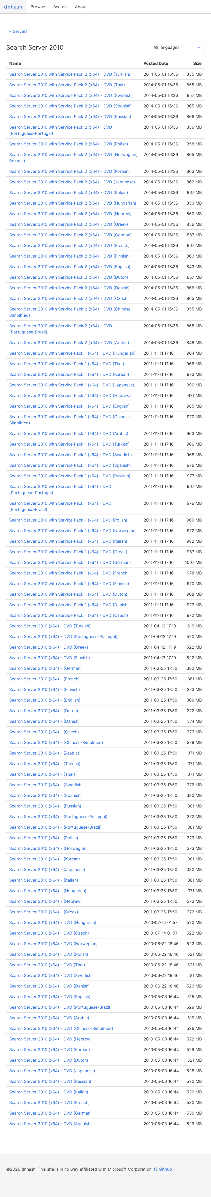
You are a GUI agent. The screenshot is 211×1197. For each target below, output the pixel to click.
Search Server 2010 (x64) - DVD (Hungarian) (52, 922)
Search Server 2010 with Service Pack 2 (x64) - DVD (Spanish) (70, 105)
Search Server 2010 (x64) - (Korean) (44, 858)
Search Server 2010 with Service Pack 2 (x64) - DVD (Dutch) (68, 277)
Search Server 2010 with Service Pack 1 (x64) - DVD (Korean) (69, 374)
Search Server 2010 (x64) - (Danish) (44, 721)
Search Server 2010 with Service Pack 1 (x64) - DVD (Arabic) (68, 433)
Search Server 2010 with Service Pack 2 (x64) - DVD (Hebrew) (70, 213)
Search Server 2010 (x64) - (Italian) (43, 880)
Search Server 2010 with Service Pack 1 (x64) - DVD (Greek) (68, 551)
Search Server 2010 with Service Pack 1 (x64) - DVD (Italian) (68, 541)
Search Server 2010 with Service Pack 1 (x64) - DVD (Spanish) (70, 465)
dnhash (13, 7)
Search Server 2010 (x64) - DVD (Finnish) (49, 657)
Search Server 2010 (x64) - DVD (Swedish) (51, 975)
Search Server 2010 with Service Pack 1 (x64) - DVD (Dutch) (68, 594)
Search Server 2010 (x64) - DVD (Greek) (48, 647)
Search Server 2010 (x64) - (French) (44, 678)
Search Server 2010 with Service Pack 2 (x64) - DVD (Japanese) (72, 181)
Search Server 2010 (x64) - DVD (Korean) (49, 1049)
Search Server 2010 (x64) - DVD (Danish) (49, 986)
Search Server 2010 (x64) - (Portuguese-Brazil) (55, 827)
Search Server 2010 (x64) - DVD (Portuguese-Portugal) (63, 636)
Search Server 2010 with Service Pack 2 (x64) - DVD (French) (69, 245)
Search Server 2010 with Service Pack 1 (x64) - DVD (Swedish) (70, 454)
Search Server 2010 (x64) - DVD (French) (49, 1102)
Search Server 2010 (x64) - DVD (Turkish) (50, 625)
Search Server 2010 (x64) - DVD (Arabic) (49, 1017)
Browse (38, 6)
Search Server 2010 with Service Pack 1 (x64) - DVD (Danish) (69, 604)
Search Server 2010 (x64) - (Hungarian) (47, 890)
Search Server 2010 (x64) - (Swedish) (46, 784)
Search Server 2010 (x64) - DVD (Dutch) (48, 1060)
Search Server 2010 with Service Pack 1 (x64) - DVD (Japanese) (71, 384)
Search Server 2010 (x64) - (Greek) (43, 911)
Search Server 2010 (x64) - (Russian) (45, 806)
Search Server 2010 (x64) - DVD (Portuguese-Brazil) (60, 1007)
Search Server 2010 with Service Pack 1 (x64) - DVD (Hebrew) (70, 395)
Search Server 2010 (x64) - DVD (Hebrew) (50, 1038)
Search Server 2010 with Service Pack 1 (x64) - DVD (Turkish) (69, 444)
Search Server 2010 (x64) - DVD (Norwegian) (53, 943)
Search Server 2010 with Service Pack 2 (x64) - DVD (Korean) (69, 171)
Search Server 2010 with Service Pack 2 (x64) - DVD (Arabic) (69, 342)
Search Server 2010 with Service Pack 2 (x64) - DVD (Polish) (68, 143)
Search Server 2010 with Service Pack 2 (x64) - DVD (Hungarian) (72, 203)
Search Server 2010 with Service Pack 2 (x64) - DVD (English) (69, 266)
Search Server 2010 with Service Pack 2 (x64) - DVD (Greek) (68, 224)
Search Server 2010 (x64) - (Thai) (42, 774)
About (81, 6)
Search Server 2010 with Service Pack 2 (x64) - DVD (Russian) (70, 116)
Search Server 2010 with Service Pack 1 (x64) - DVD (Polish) (68, 520)
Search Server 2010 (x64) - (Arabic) (44, 753)
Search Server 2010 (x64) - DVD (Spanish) (50, 1123)
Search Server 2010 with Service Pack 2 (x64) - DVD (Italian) (68, 192)
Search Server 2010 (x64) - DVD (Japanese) (52, 1070)
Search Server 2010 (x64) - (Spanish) (45, 795)
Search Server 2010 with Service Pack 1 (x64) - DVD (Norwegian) (73, 530)
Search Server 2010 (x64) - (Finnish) (44, 689)
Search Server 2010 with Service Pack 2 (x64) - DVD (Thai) (67, 84)
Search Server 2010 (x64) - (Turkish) (45, 763)
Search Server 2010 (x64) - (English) (45, 700)
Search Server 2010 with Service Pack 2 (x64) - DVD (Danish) (69, 287)
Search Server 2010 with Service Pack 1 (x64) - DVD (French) (69, 573)
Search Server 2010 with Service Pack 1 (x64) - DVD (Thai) (66, 363)
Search (60, 6)
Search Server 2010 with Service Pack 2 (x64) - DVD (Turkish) (69, 74)
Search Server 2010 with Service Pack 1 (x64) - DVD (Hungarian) (72, 353)
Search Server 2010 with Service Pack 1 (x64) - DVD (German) (70, 562)
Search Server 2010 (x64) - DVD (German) (50, 1113)
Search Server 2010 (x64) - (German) (45, 668)
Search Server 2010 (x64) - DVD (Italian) (48, 1091)
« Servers (18, 31)
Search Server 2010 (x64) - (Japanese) (47, 869)
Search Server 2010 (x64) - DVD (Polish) (48, 954)
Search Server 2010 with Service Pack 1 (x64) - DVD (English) (69, 406)
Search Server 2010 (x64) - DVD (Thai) (47, 964)
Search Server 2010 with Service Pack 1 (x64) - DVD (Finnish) (69, 583)
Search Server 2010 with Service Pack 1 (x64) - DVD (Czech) (68, 615)
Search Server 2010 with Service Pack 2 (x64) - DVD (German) (70, 234)
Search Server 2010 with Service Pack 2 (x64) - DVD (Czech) (69, 298)
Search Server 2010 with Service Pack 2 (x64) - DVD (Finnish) (69, 256)
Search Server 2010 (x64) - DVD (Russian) (50, 1081)
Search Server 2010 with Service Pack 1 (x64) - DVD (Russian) (69, 475)
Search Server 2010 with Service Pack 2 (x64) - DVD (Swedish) (71, 95)
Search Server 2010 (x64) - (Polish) (43, 837)
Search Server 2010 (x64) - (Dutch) (43, 710)
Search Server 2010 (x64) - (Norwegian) (48, 848)
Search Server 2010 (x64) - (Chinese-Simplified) (56, 742)
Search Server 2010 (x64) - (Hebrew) (45, 901)
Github (164, 1169)
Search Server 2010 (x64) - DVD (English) (50, 996)
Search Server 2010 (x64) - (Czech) (44, 731)
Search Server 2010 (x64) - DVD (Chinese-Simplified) (61, 1028)
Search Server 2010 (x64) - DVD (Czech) (49, 933)
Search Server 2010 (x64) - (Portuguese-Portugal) (58, 816)
